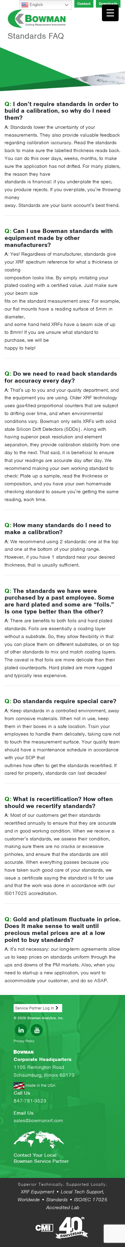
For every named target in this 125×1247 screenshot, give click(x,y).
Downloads (108, 3)
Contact (83, 3)
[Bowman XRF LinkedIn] (21, 1030)
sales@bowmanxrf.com (38, 1120)
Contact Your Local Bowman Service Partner (41, 1158)
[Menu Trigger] (110, 13)
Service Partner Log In (34, 1008)
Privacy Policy (24, 1041)
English (36, 4)
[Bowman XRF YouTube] (37, 1030)
